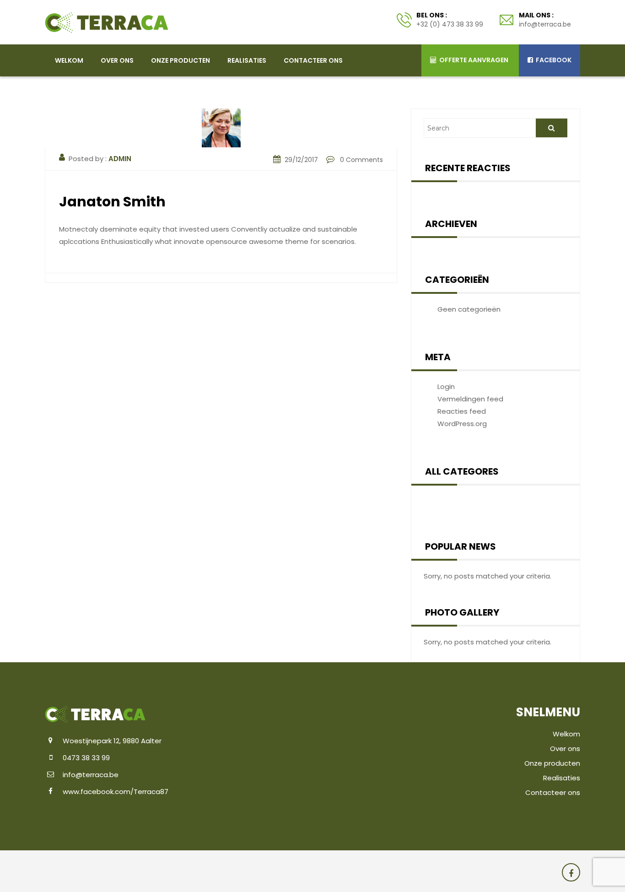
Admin (119, 158)
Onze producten (180, 60)
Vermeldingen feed (470, 399)
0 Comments (360, 159)
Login (446, 386)
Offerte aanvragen (473, 60)
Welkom (69, 60)
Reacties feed (461, 411)
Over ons (117, 60)
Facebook (552, 60)
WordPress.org (462, 423)
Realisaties (246, 60)
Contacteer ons (313, 60)
